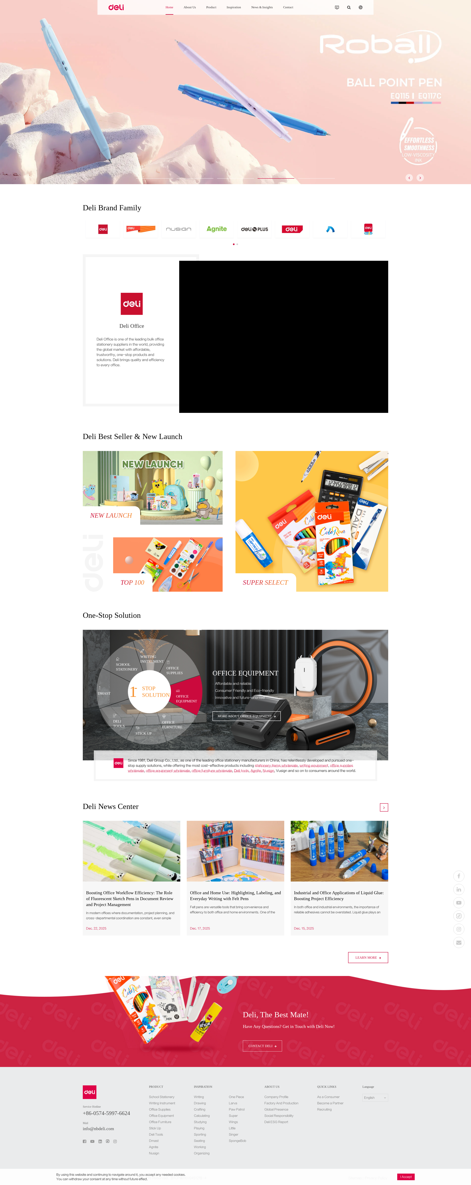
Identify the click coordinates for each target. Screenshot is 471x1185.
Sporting (200, 1134)
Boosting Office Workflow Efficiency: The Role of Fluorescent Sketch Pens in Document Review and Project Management (129, 898)
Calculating (202, 1115)
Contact (288, 7)
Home (169, 7)
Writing (199, 1097)
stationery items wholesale (276, 766)
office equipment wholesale (168, 771)
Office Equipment (161, 1115)
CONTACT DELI (261, 1046)
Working (200, 1147)
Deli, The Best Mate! (276, 1014)
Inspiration (234, 7)
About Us (190, 7)
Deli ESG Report (276, 1122)
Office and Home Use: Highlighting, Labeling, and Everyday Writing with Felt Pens (235, 895)
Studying (200, 1122)
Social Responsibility (278, 1115)
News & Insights (262, 7)
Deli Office (131, 326)
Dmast (154, 1140)
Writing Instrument (162, 1103)
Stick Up (228, 673)
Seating (199, 1140)
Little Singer (233, 1131)
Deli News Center (111, 806)
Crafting (199, 1109)
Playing (199, 1128)
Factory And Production (281, 1103)
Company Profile (276, 1097)
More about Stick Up (237, 716)
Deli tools (241, 771)
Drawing (200, 1103)
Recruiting (324, 1109)
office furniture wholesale (212, 771)
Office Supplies (160, 1109)
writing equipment (314, 766)
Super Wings (233, 1119)
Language (368, 1086)
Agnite (256, 771)
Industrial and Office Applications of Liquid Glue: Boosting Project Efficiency (339, 895)
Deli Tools (156, 1134)
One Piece (236, 1097)
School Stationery (161, 1097)
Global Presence (276, 1109)
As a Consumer (328, 1097)
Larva (233, 1103)
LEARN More (366, 957)
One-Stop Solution (112, 615)
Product (211, 7)
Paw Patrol (237, 1109)
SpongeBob (237, 1140)
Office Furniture (160, 1122)
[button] (154, 178)
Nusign (268, 771)
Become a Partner (330, 1103)
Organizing (202, 1153)
